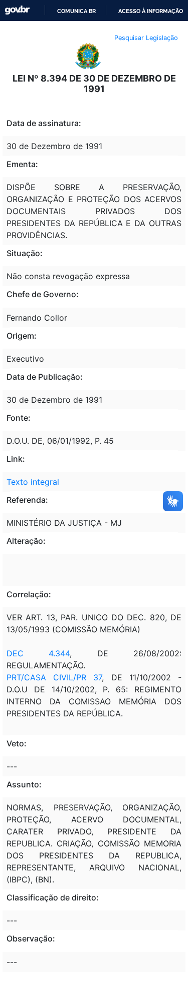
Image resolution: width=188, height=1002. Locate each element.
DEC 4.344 (38, 653)
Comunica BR (76, 11)
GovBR (17, 10)
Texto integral (33, 482)
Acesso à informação (150, 11)
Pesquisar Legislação (146, 38)
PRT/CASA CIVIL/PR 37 (54, 677)
